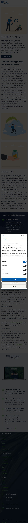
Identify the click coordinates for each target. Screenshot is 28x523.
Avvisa (14, 286)
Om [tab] (23, 239)
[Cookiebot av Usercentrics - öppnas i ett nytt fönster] (21, 235)
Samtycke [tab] (5, 239)
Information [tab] (14, 239)
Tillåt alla (14, 279)
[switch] (25, 266)
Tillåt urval (14, 283)
